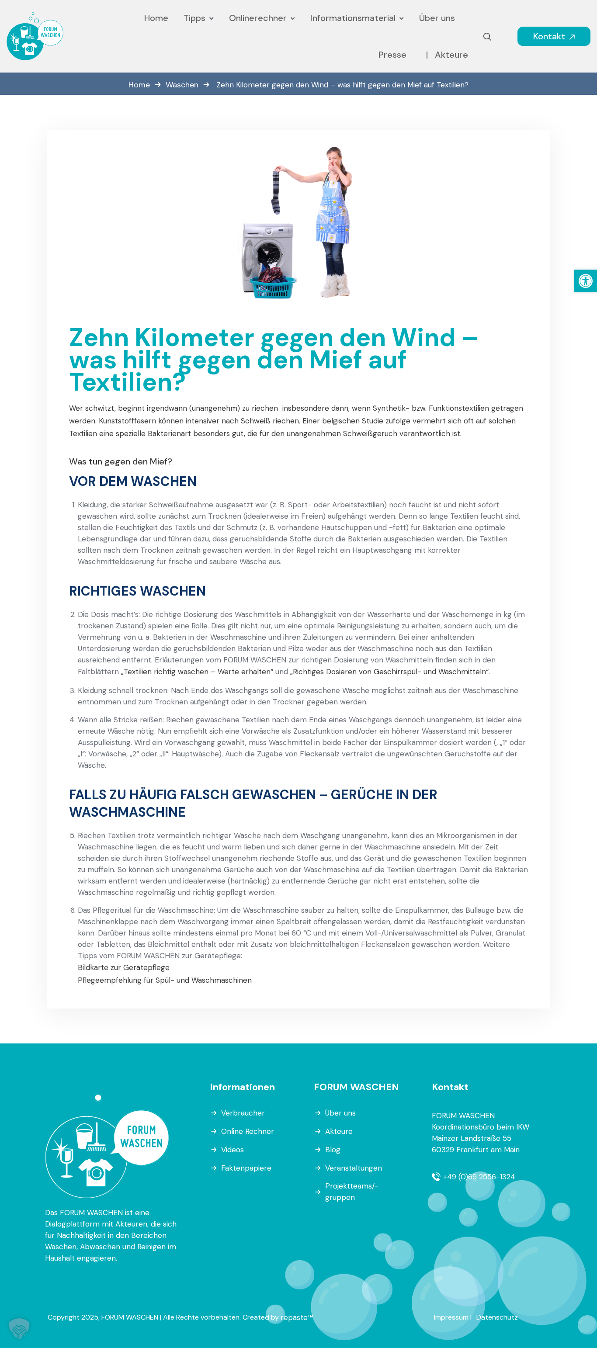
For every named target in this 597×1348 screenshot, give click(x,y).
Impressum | (453, 1317)
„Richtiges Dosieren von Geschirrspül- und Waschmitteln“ (389, 671)
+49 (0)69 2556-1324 (479, 1177)
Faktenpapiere (246, 1168)
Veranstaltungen (353, 1168)
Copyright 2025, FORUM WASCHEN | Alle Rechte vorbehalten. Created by (164, 1317)
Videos (232, 1149)
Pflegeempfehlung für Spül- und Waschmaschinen (165, 980)
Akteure (339, 1131)
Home (139, 85)
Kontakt (550, 36)
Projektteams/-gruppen (351, 1191)
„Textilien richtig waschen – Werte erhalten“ (197, 671)
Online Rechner (247, 1131)
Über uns (340, 1113)
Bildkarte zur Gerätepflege (124, 967)
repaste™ (297, 1317)
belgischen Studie (352, 421)
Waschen (182, 85)
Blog (332, 1149)
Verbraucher (243, 1113)
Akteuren (131, 1224)
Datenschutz (497, 1317)
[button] (585, 281)
